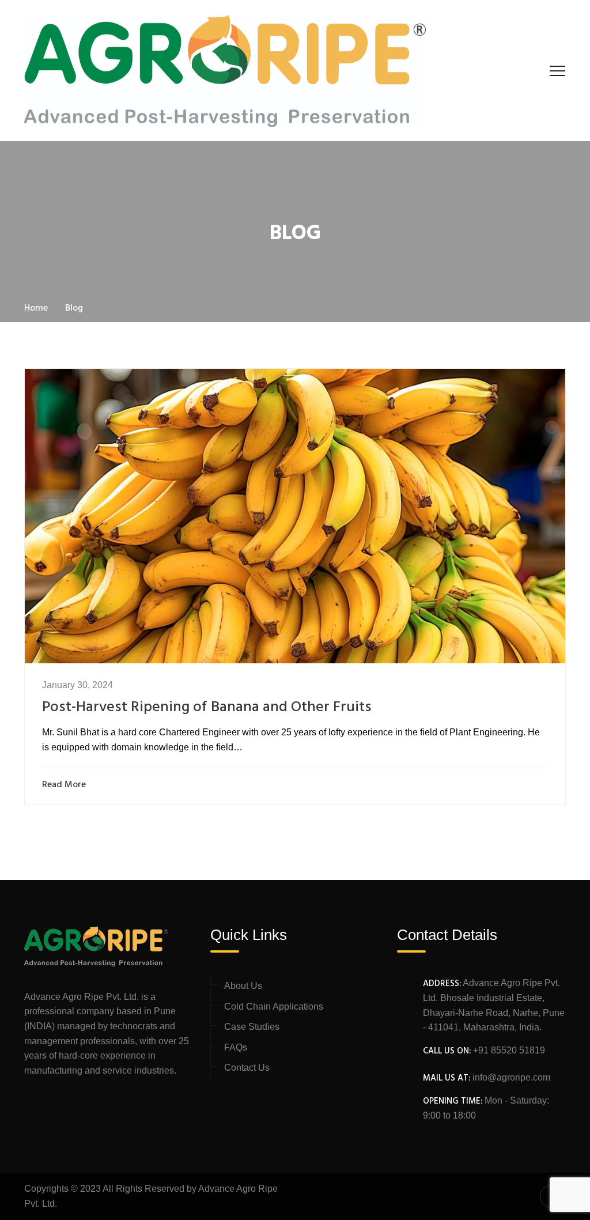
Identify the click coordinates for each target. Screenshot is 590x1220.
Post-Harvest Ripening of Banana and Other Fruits (207, 707)
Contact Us (247, 1067)
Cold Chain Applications (273, 1006)
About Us (243, 986)
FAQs (235, 1047)
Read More (64, 785)
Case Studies (251, 1027)
